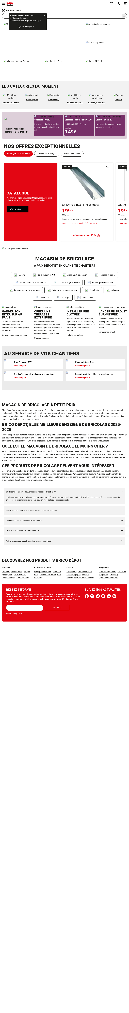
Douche (118, 99)
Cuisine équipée (73, 575)
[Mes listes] (111, 4)
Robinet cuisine (85, 572)
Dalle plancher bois (42, 572)
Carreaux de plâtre (48, 575)
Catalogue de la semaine (18, 153)
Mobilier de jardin (75, 102)
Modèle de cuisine (11, 102)
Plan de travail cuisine (84, 578)
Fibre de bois (20, 575)
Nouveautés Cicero (72, 153)
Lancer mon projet (107, 332)
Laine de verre (23, 578)
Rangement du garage (108, 578)
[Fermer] (44, 15)
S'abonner (57, 607)
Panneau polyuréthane (12, 572)
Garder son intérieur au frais (14, 335)
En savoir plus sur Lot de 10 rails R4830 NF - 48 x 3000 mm (86, 202)
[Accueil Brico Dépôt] (10, 4)
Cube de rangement (107, 572)
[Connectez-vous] (118, 4)
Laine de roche (8, 578)
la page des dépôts (61, 500)
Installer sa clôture (75, 335)
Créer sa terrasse (41, 338)
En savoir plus (44, 40)
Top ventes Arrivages (46, 153)
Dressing (114, 575)
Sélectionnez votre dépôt (84, 235)
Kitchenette (71, 572)
